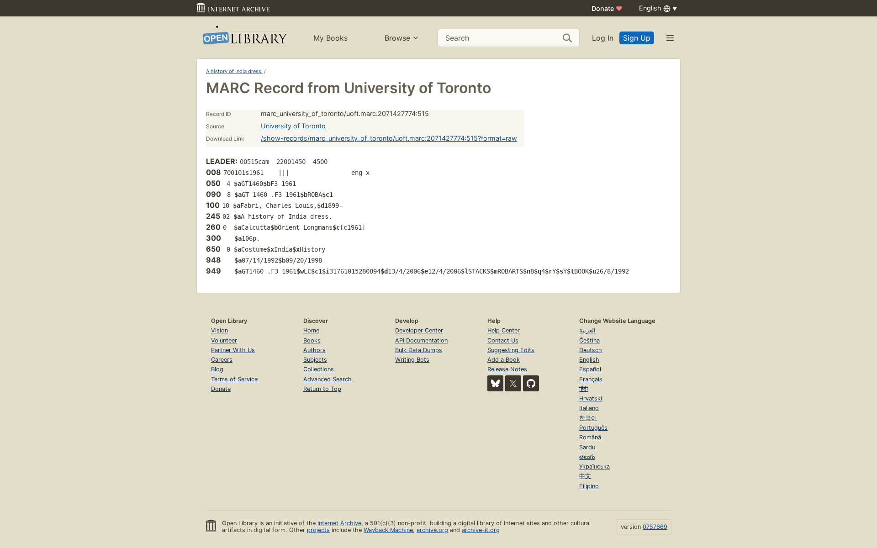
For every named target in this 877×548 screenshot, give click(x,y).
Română (590, 437)
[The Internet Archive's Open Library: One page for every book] (244, 37)
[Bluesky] (495, 383)
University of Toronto (293, 126)
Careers (221, 359)
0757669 (655, 526)
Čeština (589, 340)
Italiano (589, 408)
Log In (602, 37)
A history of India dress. (234, 71)
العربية (587, 330)
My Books (330, 37)
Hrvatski (590, 398)
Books (312, 340)
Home (311, 330)
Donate (607, 8)
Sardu (587, 447)
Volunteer (224, 340)
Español (590, 369)
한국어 (588, 418)
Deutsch (590, 350)
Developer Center (419, 330)
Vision (219, 330)
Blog (217, 369)
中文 (585, 476)
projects (318, 530)
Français (590, 379)
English (589, 359)
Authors (314, 350)
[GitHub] (531, 383)
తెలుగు (587, 456)
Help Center (503, 330)
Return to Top (322, 388)
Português (593, 427)
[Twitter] (513, 383)
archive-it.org (481, 530)
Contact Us (502, 340)
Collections (318, 369)
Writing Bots (412, 359)
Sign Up (636, 37)
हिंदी (583, 388)
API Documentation (421, 340)
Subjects (315, 359)
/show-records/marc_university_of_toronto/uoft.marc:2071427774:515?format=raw (389, 138)
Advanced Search (327, 379)
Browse (397, 37)
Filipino (589, 486)
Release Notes (507, 369)
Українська (594, 466)
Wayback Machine (388, 530)
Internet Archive (339, 523)
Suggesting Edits (510, 350)
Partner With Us (233, 350)
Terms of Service (234, 379)
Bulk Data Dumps (418, 350)
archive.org (432, 530)
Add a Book (503, 359)
